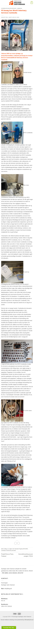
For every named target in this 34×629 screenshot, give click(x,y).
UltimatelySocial (28, 619)
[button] (2, 3)
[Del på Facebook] (15, 543)
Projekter (9, 8)
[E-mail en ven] (18, 543)
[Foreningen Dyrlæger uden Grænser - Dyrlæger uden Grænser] (17, 2)
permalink (13, 550)
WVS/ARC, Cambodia (17, 8)
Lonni (17, 17)
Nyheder (3, 8)
